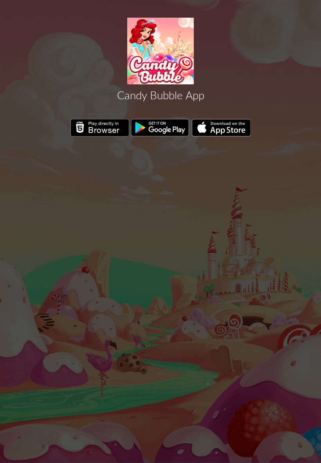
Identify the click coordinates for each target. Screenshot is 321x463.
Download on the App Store (221, 128)
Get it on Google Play (160, 128)
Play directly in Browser (99, 128)
